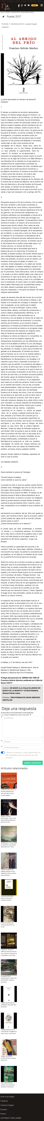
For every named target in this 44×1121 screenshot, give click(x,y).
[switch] (3, 752)
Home (2, 12)
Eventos (3, 1109)
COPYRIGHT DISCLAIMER (10, 1118)
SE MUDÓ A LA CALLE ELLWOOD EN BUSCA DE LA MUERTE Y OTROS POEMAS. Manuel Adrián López (21, 690)
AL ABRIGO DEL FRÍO (28, 678)
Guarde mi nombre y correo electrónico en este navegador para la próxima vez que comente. (22, 755)
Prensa (3, 1114)
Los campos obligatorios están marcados (15, 715)
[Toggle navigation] (42, 5)
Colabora (4, 1101)
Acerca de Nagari (7, 1097)
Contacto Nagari (7, 1105)
